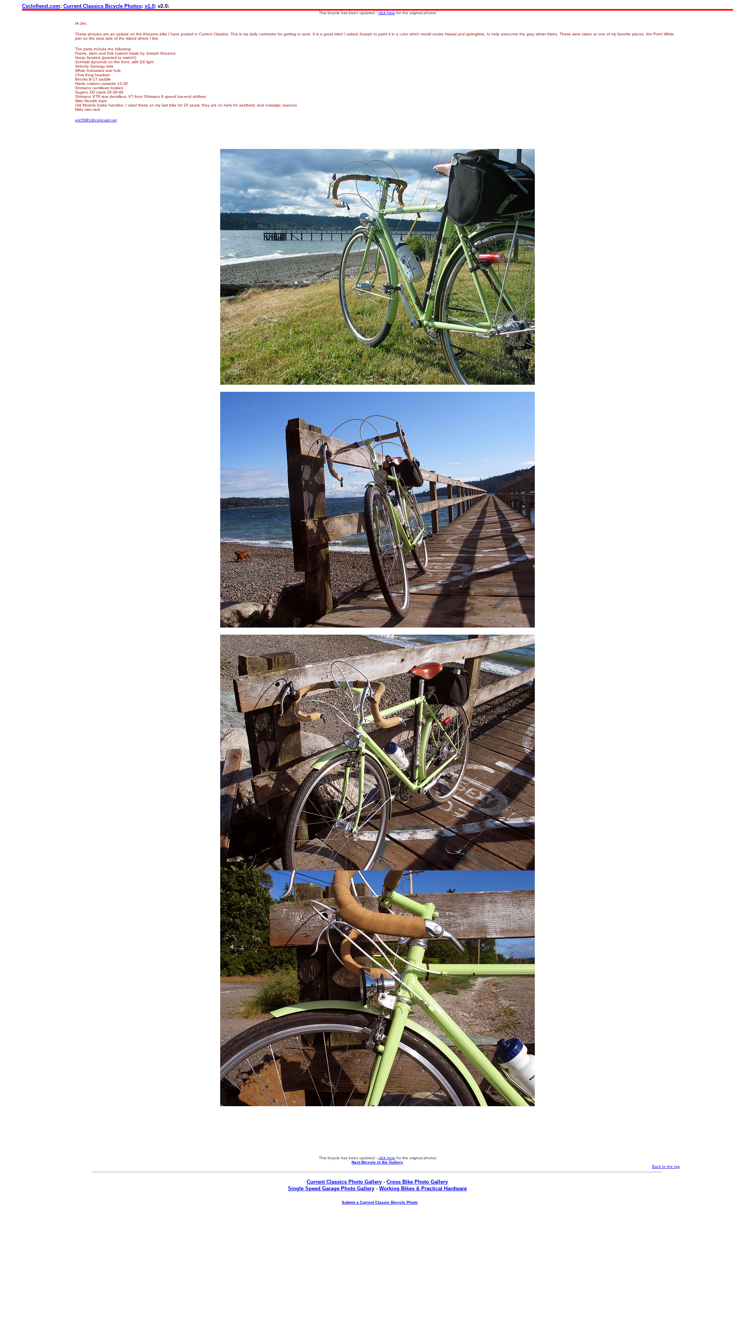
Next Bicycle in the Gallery (377, 1162)
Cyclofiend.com (41, 6)
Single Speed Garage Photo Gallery (331, 1188)
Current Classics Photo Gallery (344, 1182)
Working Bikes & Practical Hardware (423, 1188)
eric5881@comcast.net (96, 120)
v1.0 (150, 6)
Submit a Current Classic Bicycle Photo (380, 1202)
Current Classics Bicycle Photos (102, 6)
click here (386, 13)
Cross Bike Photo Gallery (417, 1182)
